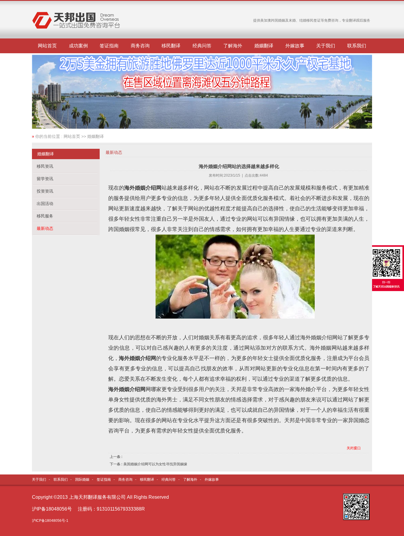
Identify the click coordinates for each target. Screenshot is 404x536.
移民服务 (45, 216)
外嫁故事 (294, 45)
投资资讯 (45, 191)
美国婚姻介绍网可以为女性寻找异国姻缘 (155, 464)
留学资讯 (45, 178)
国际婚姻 (82, 479)
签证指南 (109, 45)
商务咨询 (140, 45)
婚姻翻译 (263, 45)
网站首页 (47, 45)
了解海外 (232, 45)
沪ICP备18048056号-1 (50, 521)
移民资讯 (45, 166)
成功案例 (78, 45)
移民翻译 (170, 45)
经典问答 (202, 45)
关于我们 (325, 45)
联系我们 (356, 45)
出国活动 (45, 203)
